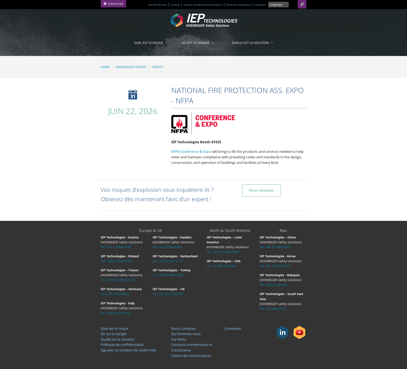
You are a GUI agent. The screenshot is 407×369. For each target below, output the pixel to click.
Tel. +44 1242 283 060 (168, 294)
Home (105, 67)
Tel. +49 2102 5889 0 (115, 294)
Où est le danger (195, 43)
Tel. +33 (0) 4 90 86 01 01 (118, 280)
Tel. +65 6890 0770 (273, 309)
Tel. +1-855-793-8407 (221, 266)
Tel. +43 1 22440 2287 (116, 247)
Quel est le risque (148, 43)
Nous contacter (261, 190)
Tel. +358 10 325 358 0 (116, 261)
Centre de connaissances (238, 4)
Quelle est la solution (250, 43)
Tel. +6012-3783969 (273, 285)
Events (157, 67)
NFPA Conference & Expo (191, 151)
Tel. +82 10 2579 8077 (275, 266)
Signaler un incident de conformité (128, 350)
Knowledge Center (131, 67)
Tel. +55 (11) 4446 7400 (223, 252)
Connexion (260, 4)
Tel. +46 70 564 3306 (167, 247)
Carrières (175, 4)
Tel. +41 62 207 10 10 (167, 261)
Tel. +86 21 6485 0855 (275, 247)
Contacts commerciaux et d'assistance (202, 4)
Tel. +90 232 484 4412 (168, 275)
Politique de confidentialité (122, 344)
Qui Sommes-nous (158, 4)
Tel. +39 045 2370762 (115, 313)
